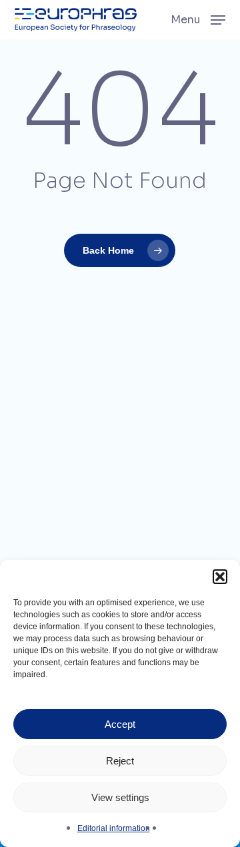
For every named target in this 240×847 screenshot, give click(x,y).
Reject (120, 760)
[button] (220, 576)
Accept (120, 724)
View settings (120, 797)
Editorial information (113, 828)
